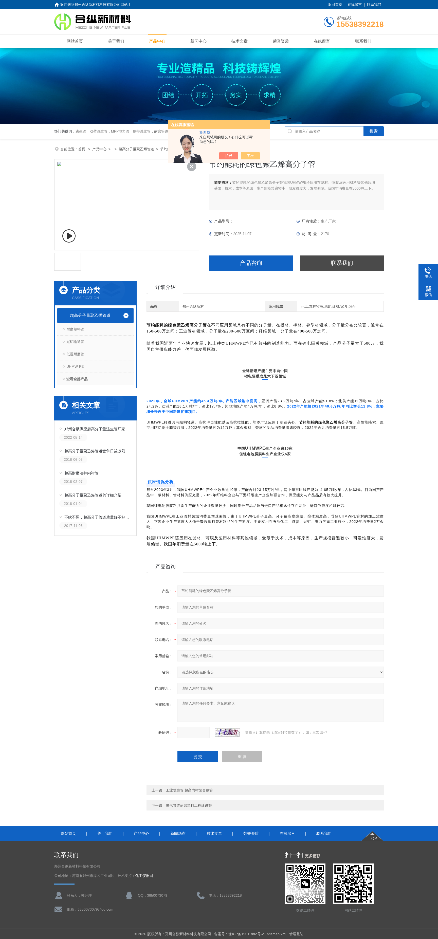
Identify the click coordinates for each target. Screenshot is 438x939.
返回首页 (335, 5)
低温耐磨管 (75, 354)
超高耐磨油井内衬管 (81, 473)
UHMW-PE (75, 366)
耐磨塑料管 (75, 329)
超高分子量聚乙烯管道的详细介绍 (92, 495)
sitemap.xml (276, 934)
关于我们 (116, 41)
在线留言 (355, 5)
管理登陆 (296, 934)
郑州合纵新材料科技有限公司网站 (101, 5)
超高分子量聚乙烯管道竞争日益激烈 (94, 451)
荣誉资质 (281, 41)
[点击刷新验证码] (227, 732)
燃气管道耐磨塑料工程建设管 (189, 805)
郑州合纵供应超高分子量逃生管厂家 (94, 429)
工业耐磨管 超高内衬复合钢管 (189, 790)
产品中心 (157, 41)
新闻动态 (178, 833)
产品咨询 (251, 263)
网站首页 (75, 41)
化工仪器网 (144, 876)
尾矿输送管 (75, 342)
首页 (82, 149)
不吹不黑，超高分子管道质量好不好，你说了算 (98, 517)
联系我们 (374, 5)
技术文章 (239, 41)
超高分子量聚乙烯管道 (136, 149)
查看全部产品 (77, 379)
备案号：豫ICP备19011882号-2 (239, 934)
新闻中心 (198, 41)
